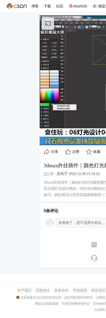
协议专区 (98, 290)
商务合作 (61, 290)
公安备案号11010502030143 (41, 297)
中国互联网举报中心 (76, 303)
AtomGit (80, 6)
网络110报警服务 (47, 303)
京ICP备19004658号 (78, 297)
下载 (47, 6)
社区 (59, 6)
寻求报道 (80, 290)
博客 (35, 6)
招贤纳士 (43, 290)
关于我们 (24, 290)
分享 (54, 152)
